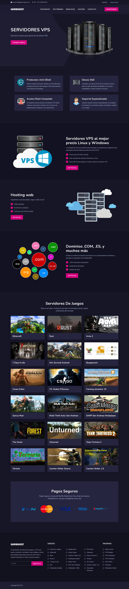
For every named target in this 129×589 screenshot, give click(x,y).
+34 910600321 (42, 2)
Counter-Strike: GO (74, 555)
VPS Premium (58, 9)
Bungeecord (72, 549)
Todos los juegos (55, 549)
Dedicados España (56, 568)
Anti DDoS (108, 562)
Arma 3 (52, 559)
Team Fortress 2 (92, 555)
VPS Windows (110, 555)
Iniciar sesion (114, 2)
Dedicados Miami (110, 568)
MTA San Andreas (74, 565)
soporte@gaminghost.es (21, 2)
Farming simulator (74, 559)
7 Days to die (54, 562)
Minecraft (53, 552)
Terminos (108, 565)
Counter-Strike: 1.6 (93, 565)
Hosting (81, 9)
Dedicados (70, 9)
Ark (51, 565)
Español (104, 2)
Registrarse (111, 9)
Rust (51, 555)
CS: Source (90, 562)
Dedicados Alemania (90, 569)
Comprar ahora (19, 42)
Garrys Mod (72, 562)
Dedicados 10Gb (73, 568)
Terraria (89, 559)
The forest (90, 549)
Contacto (92, 9)
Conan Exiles (72, 552)
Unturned (90, 552)
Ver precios (72, 168)
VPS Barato (45, 9)
